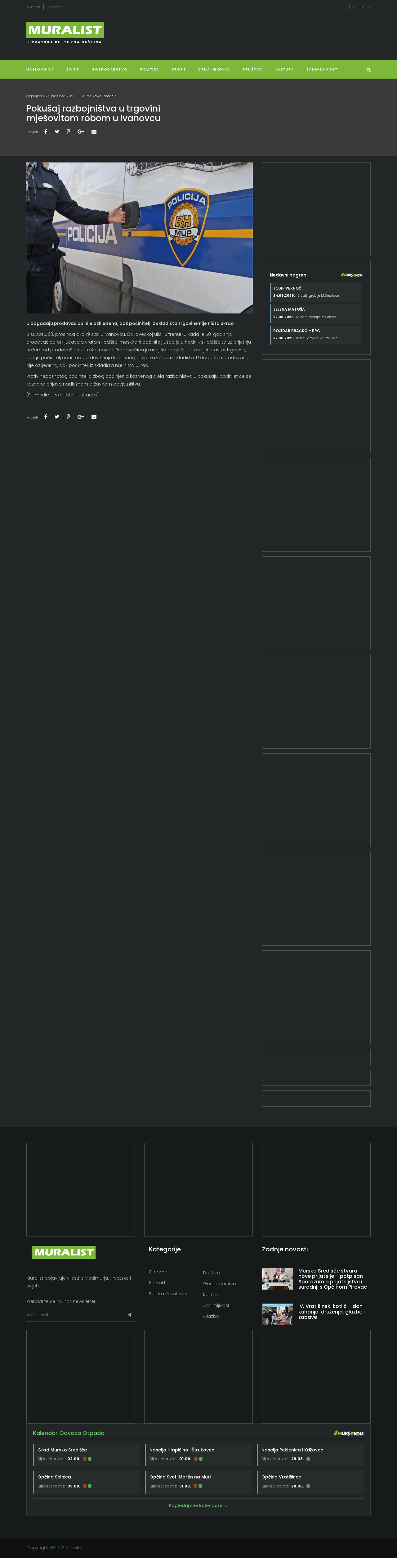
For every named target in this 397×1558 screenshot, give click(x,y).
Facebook (360, 7)
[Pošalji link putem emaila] (93, 131)
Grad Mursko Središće (62, 1450)
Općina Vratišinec (281, 1477)
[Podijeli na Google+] (81, 131)
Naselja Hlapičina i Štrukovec (181, 1450)
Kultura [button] (284, 69)
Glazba (211, 1316)
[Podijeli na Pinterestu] (68, 131)
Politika (149, 69)
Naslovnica (40, 69)
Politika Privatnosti (168, 1294)
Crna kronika (214, 69)
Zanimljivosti (322, 69)
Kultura (210, 1294)
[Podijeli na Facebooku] (45, 131)
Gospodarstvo (110, 69)
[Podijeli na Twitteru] (57, 131)
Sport (179, 69)
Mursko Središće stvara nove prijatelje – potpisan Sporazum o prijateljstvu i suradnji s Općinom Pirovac (332, 1279)
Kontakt (33, 7)
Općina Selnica (54, 1477)
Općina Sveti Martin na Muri (180, 1477)
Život (72, 69)
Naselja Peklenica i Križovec (292, 1450)
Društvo (253, 69)
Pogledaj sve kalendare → (198, 1505)
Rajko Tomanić (104, 96)
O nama (55, 7)
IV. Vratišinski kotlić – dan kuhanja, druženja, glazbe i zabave (331, 1312)
